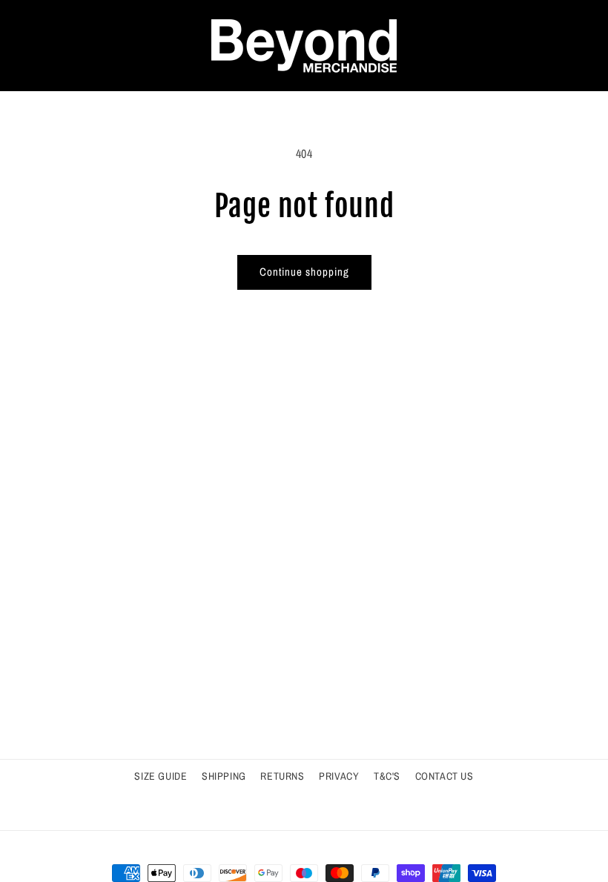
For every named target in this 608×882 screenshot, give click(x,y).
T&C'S (387, 776)
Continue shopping (304, 271)
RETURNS (282, 776)
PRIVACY (339, 776)
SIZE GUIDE (160, 776)
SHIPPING (224, 776)
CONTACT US (444, 776)
